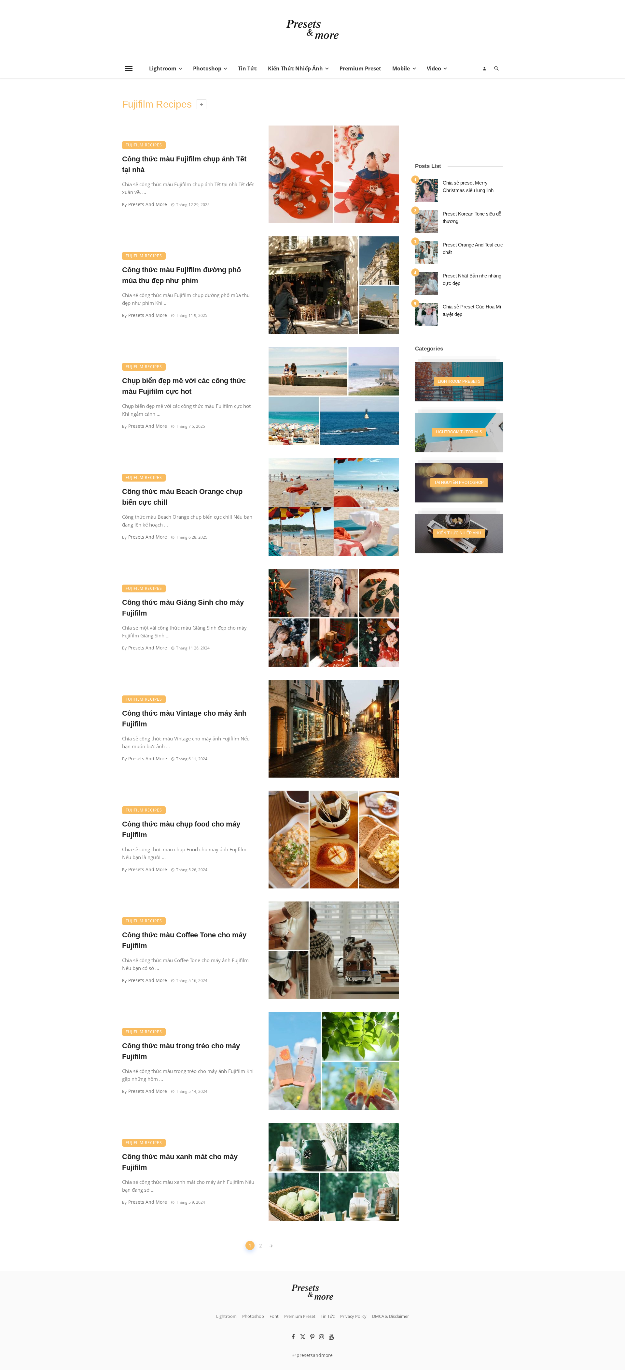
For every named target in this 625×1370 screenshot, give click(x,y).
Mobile (401, 68)
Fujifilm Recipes (144, 145)
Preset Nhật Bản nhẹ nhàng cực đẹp (472, 279)
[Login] (484, 68)
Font (274, 1316)
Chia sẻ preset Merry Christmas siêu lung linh (468, 186)
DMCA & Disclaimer (390, 1316)
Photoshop (207, 68)
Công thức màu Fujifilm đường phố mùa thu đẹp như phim (181, 275)
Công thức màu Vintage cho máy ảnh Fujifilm (184, 718)
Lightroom (162, 68)
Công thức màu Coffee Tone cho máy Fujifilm (184, 940)
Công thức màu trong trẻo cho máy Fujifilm (181, 1051)
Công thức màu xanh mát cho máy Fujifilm (180, 1162)
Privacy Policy (353, 1316)
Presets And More (147, 204)
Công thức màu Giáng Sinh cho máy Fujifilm (183, 607)
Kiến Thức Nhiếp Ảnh (295, 68)
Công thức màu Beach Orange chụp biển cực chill (182, 496)
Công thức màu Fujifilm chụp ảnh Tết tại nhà (184, 164)
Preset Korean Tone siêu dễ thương (472, 217)
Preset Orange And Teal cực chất (473, 248)
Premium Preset (360, 68)
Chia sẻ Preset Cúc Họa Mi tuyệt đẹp (472, 310)
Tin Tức (247, 68)
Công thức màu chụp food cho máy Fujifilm (181, 829)
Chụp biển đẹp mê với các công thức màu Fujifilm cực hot (184, 386)
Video (434, 68)
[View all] (459, 381)
